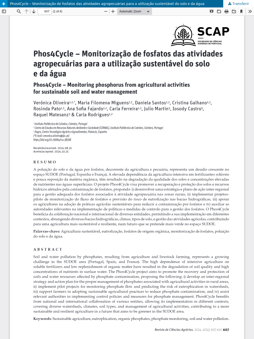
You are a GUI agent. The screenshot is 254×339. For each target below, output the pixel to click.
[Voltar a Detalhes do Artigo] (3, 3)
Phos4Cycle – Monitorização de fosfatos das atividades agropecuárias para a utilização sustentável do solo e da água (107, 3)
